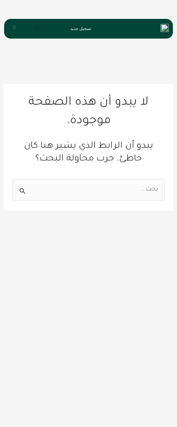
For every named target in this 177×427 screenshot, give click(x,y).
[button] (37, 28)
